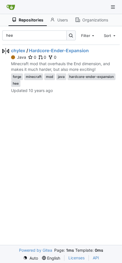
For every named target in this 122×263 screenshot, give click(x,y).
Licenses (76, 257)
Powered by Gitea (35, 250)
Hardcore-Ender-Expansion (59, 50)
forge (17, 76)
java (61, 76)
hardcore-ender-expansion (91, 76)
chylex (18, 50)
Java (21, 57)
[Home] (11, 7)
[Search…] (71, 35)
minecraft (33, 76)
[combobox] (88, 35)
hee (16, 83)
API (96, 257)
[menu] (30, 258)
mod (49, 76)
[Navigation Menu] (113, 7)
